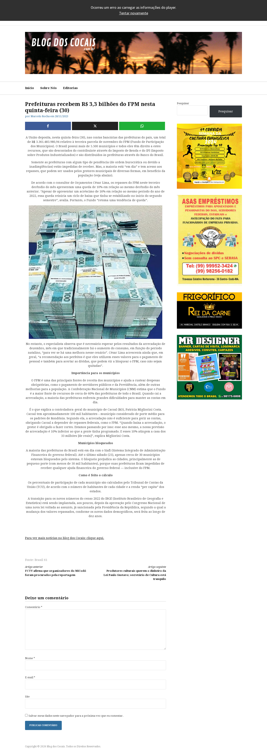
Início (29, 88)
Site (27, 696)
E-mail (30, 677)
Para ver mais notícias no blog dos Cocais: (56, 538)
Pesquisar (183, 103)
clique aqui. (95, 538)
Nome (30, 658)
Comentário (33, 607)
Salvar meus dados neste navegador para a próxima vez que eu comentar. (76, 715)
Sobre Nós (48, 88)
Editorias (70, 88)
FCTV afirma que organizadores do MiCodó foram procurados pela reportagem (55, 571)
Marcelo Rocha (40, 116)
